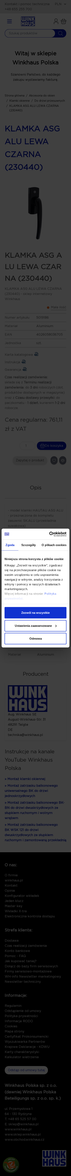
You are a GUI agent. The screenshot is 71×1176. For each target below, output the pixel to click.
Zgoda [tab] (10, 545)
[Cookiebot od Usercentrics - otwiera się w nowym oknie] (50, 534)
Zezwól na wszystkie (35, 612)
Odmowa (35, 638)
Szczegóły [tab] (28, 545)
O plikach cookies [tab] (54, 545)
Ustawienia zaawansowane (33, 625)
